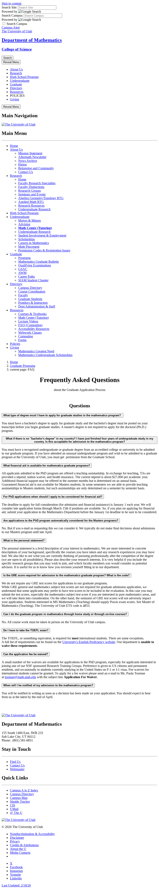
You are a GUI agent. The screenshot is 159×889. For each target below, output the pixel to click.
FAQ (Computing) (30, 325)
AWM (22, 273)
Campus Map (19, 798)
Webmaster (17, 769)
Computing (25, 336)
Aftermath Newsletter (32, 157)
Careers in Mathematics (33, 243)
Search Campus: (12, 15)
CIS (12, 805)
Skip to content (11, 3)
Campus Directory (30, 287)
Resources (16, 92)
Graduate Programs (22, 366)
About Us (16, 69)
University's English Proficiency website (88, 642)
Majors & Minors (29, 220)
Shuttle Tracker (20, 801)
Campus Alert (11, 27)
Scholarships (26, 239)
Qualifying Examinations (34, 265)
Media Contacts (20, 852)
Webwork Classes (30, 332)
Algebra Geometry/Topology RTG (41, 198)
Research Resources (31, 205)
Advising (24, 224)
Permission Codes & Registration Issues (44, 250)
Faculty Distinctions (31, 187)
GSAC (22, 269)
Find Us (15, 761)
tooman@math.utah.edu (20, 677)
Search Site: (9, 7)
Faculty (23, 295)
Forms (22, 340)
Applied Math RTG (31, 202)
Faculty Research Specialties (36, 183)
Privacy (15, 841)
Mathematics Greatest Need (36, 351)
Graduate (16, 84)
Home (14, 146)
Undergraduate (19, 80)
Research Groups (29, 190)
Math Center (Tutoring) (33, 317)
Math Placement (28, 246)
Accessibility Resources (33, 329)
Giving (14, 99)
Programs (24, 258)
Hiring (22, 164)
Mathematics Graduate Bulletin (38, 261)
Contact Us (25, 172)
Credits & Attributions (24, 845)
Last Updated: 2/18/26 (16, 885)
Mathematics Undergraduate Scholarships (45, 355)
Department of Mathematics (32, 40)
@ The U (16, 813)
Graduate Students (30, 299)
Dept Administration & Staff (36, 306)
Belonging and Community (36, 168)
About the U (18, 849)
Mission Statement (30, 153)
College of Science (17, 49)
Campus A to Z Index (24, 790)
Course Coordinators (31, 291)
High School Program (24, 77)
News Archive (27, 160)
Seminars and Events (32, 194)
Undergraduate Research (34, 209)
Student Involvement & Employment (42, 235)
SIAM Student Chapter (33, 280)
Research (16, 73)
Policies (15, 344)
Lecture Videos (28, 321)
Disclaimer (17, 837)
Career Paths (26, 276)
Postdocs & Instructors (33, 302)
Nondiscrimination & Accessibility (32, 834)
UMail (14, 809)
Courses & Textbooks (32, 314)
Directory (16, 88)
